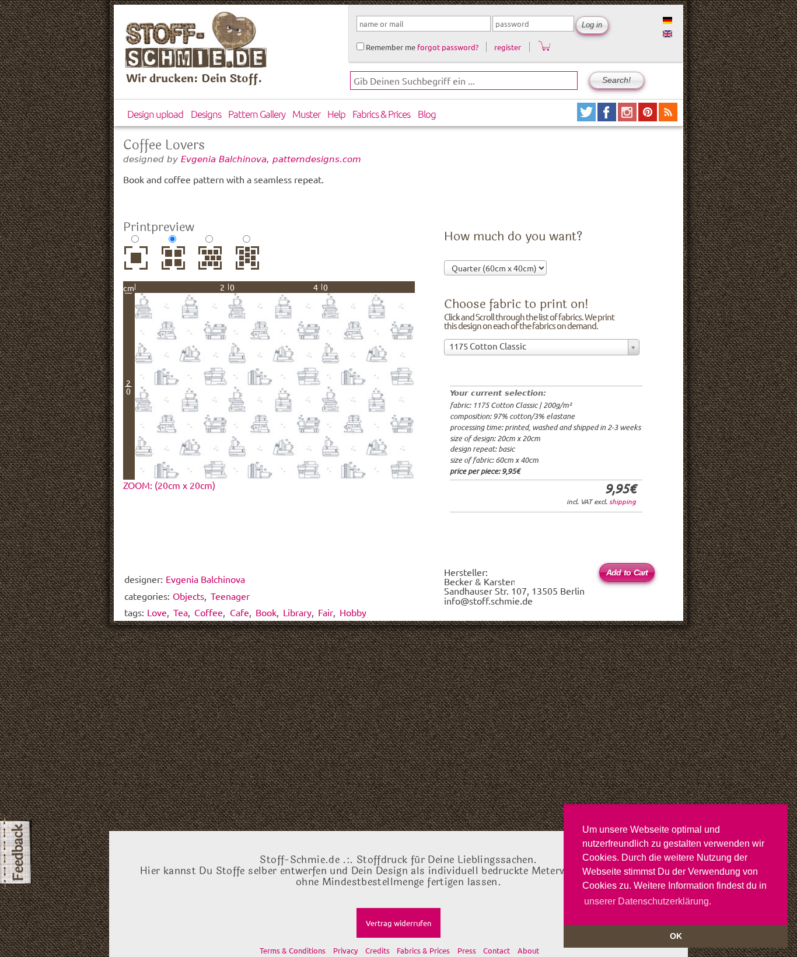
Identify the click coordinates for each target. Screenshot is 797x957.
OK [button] (676, 936)
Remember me (389, 47)
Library (297, 612)
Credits (377, 950)
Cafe (239, 612)
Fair (325, 612)
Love (157, 612)
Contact (496, 950)
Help (336, 113)
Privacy (345, 950)
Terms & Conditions (293, 950)
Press (466, 950)
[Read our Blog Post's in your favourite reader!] (668, 117)
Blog (427, 113)
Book (266, 612)
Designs (206, 113)
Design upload (155, 113)
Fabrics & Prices (381, 113)
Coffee (208, 612)
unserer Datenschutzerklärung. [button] (647, 901)
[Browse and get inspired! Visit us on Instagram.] (628, 117)
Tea (180, 612)
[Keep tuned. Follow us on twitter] (587, 117)
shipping (622, 501)
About (528, 950)
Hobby (353, 612)
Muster (306, 113)
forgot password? (447, 47)
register (507, 47)
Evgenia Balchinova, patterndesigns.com (271, 159)
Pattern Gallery (256, 113)
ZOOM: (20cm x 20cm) (169, 485)
